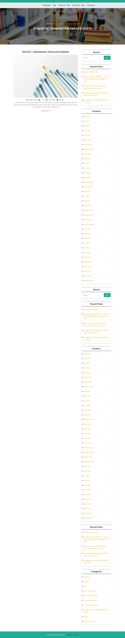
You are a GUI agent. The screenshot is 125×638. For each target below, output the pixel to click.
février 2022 (87, 266)
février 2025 (87, 177)
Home (48, 24)
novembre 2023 (89, 215)
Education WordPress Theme (62, 635)
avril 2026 (87, 130)
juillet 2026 (87, 116)
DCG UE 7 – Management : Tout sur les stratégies (45, 51)
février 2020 (87, 271)
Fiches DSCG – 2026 (78, 5)
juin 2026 (87, 121)
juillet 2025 (87, 159)
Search (107, 57)
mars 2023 (87, 252)
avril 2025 (87, 168)
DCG (85, 586)
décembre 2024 (88, 182)
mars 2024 (87, 201)
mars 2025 (87, 173)
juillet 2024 (87, 191)
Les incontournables (90, 600)
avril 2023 (87, 248)
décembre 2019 (88, 281)
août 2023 (87, 229)
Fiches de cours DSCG (90, 595)
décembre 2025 (88, 149)
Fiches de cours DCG (90, 591)
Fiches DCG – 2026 (64, 5)
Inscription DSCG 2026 (91, 72)
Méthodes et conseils (90, 621)
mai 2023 (87, 243)
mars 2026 (87, 135)
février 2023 (87, 257)
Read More (44, 110)
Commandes (91, 5)
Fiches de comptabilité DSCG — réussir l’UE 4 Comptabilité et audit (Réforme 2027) (96, 79)
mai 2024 (87, 196)
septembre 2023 (89, 224)
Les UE (86, 617)
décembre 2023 (88, 210)
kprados (43, 100)
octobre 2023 (88, 219)
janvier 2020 (88, 276)
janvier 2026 (88, 144)
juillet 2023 (87, 234)
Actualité (86, 577)
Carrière (86, 581)
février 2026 (87, 140)
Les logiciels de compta (91, 605)
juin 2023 (87, 238)
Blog (54, 5)
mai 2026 (87, 126)
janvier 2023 (88, 262)
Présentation (46, 5)
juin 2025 (87, 163)
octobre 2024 (88, 187)
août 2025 (87, 154)
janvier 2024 (88, 205)
